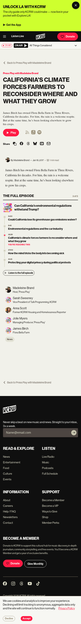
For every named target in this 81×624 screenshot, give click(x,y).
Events (7, 479)
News (10, 339)
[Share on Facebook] (21, 144)
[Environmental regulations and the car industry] (5, 226)
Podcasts (47, 468)
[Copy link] (15, 144)
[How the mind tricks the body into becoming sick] (5, 251)
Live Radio (48, 456)
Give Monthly (35, 563)
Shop (45, 517)
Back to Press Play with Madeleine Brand (29, 62)
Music (45, 462)
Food (6, 468)
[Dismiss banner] (75, 5)
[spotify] (39, 133)
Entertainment (11, 462)
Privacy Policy (66, 608)
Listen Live (17, 36)
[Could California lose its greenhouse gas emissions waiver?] (5, 217)
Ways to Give (49, 511)
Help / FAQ (9, 511)
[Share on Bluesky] (35, 144)
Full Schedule (50, 473)
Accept (27, 618)
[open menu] (6, 36)
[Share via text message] (42, 144)
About (6, 500)
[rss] (27, 133)
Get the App (13, 25)
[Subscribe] (73, 432)
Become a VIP (50, 505)
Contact (8, 522)
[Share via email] (48, 144)
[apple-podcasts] (33, 133)
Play (13, 132)
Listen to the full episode (20, 272)
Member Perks (50, 522)
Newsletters (10, 517)
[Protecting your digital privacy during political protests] (5, 260)
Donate (70, 36)
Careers (8, 505)
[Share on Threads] (28, 144)
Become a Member (53, 500)
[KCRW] (9, 412)
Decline (9, 618)
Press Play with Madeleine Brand (20, 73)
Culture (7, 473)
